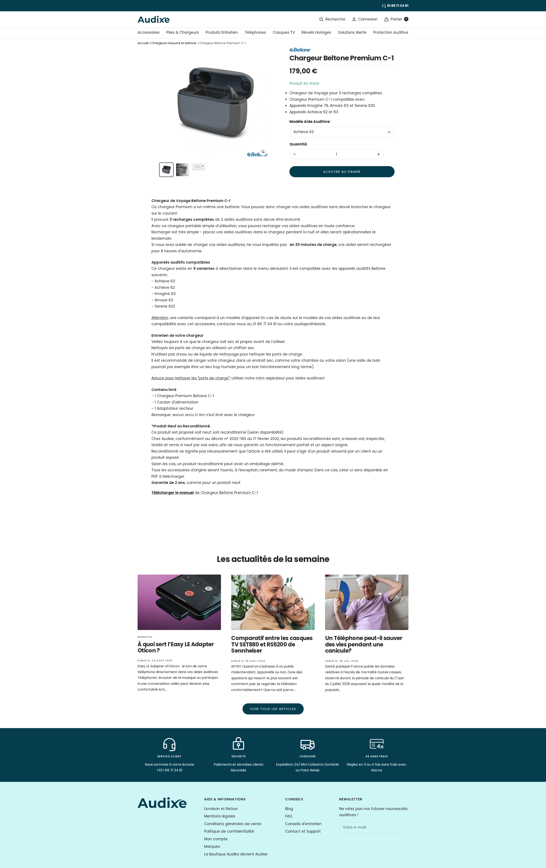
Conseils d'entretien (303, 823)
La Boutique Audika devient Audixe (235, 854)
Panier (399, 19)
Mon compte (216, 839)
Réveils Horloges (316, 32)
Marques (212, 846)
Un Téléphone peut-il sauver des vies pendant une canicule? (363, 644)
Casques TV (284, 32)
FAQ (288, 816)
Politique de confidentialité (229, 831)
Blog (289, 808)
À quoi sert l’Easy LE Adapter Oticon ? (176, 647)
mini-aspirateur (270, 378)
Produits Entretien (222, 32)
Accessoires (149, 32)
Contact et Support (303, 831)
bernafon (145, 637)
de (204, 492)
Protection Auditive (390, 32)
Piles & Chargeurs (182, 32)
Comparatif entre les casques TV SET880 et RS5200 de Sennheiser (271, 644)
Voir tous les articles (273, 709)
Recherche (335, 19)
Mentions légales (219, 816)
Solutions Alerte (352, 32)
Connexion (368, 19)
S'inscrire (396, 827)
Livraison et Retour (221, 808)
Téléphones (255, 32)
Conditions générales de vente (232, 823)
